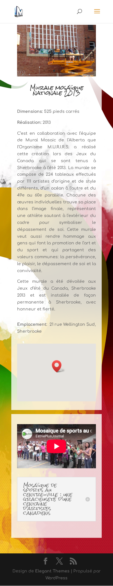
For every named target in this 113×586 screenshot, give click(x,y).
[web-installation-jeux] (56, 76)
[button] (59, 366)
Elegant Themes (52, 571)
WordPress (56, 578)
